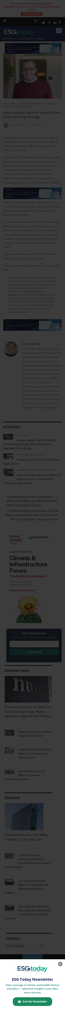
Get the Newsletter (35, 1001)
